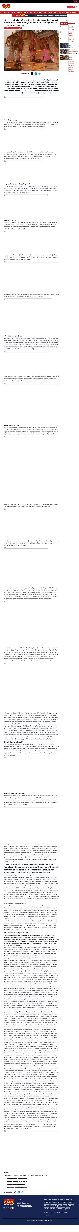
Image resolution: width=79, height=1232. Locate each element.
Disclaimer (66, 1212)
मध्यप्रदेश (19, 12)
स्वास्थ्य (50, 12)
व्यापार (73, 12)
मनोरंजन (68, 12)
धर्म (59, 12)
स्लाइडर (15, 28)
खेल (63, 12)
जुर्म (31, 12)
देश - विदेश (6, 12)
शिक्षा (55, 12)
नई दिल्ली (13, 12)
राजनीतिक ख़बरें (37, 12)
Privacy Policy (53, 1212)
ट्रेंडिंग (20, 28)
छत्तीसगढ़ (26, 12)
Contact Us (60, 1212)
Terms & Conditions (48, 1215)
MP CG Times (49, 1220)
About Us (46, 1212)
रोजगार (44, 12)
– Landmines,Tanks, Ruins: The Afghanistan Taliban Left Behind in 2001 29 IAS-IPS (26, 1175)
